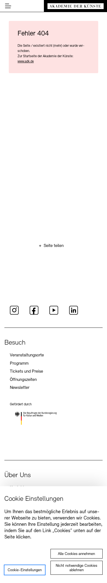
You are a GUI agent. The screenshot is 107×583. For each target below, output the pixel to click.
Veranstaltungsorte (27, 355)
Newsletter (19, 388)
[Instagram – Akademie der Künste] (14, 313)
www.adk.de (26, 61)
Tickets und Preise (26, 371)
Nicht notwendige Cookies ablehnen (76, 568)
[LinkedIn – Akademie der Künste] (73, 313)
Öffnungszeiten (23, 380)
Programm (19, 363)
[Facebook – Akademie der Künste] (34, 313)
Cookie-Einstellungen (25, 570)
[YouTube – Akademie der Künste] (53, 313)
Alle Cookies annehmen (76, 554)
